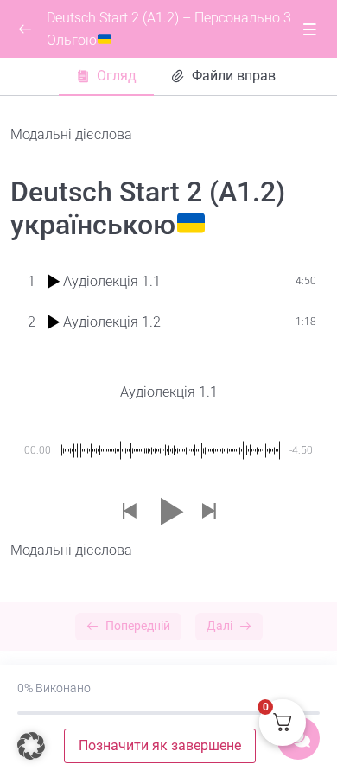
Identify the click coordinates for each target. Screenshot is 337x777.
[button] (129, 512)
